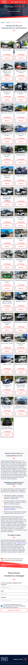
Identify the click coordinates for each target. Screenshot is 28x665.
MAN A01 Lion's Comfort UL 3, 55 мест (7, 72)
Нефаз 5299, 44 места (7, 176)
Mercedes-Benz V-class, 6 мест (7, 407)
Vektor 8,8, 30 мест (7, 238)
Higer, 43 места (20, 176)
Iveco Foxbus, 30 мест (21, 218)
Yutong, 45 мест (21, 155)
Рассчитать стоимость (14, 11)
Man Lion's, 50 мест (7, 113)
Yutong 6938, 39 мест (21, 196)
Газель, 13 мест (7, 364)
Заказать (7, 57)
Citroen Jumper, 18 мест (7, 323)
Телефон (3, 597)
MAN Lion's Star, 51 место (21, 72)
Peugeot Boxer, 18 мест (20, 344)
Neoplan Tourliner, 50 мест (7, 134)
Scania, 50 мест (20, 113)
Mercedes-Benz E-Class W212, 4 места (21, 407)
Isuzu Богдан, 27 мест (21, 239)
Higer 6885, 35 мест (7, 217)
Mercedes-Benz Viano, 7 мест (20, 386)
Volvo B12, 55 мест (20, 50)
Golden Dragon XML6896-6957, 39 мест (7, 198)
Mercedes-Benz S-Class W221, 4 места (7, 428)
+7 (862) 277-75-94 (18, 2)
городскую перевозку (9, 509)
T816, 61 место (7, 50)
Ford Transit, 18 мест (7, 343)
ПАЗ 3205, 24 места (21, 280)
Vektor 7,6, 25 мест (7, 259)
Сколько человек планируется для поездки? (11, 583)
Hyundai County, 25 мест (21, 260)
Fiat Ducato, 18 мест (21, 322)
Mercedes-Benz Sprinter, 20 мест (7, 302)
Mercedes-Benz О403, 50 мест (21, 92)
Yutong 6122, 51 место (7, 92)
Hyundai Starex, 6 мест (7, 386)
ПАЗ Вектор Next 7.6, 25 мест (7, 281)
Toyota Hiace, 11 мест (21, 364)
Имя (2, 591)
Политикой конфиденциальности (13, 604)
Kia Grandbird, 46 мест (7, 155)
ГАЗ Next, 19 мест (21, 301)
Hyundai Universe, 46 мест (21, 134)
